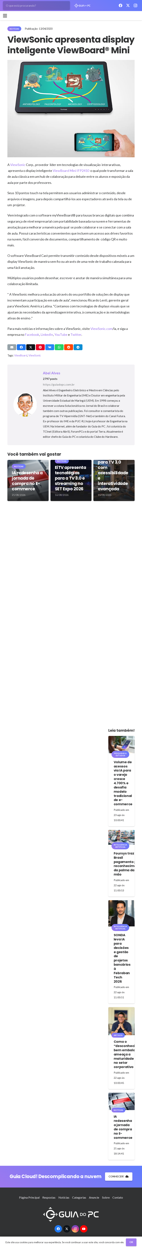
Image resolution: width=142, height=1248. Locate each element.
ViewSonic (17, 165)
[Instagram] (135, 5)
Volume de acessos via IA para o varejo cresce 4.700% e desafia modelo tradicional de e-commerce (123, 783)
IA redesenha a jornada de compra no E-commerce (27, 481)
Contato (117, 1197)
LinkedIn (46, 334)
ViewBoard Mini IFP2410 (71, 171)
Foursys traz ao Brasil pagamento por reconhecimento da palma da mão (128, 864)
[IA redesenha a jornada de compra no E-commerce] (121, 1101)
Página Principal (29, 1197)
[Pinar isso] (40, 347)
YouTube (60, 334)
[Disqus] (71, 559)
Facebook (32, 334)
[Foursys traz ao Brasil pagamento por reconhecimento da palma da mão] (121, 837)
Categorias (79, 1197)
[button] (5, 16)
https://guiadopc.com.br (59, 384)
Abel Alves (51, 373)
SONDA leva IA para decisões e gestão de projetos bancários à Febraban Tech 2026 (122, 958)
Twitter (75, 334)
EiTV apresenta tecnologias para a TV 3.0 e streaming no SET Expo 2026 (70, 478)
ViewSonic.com (101, 329)
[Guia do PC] (82, 5)
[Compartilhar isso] (21, 347)
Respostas (48, 1197)
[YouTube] (83, 1229)
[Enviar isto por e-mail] (11, 347)
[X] (128, 5)
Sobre (106, 1197)
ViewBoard (20, 355)
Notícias (63, 1197)
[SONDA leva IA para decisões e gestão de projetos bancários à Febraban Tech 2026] (121, 913)
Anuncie (94, 1197)
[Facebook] (120, 5)
